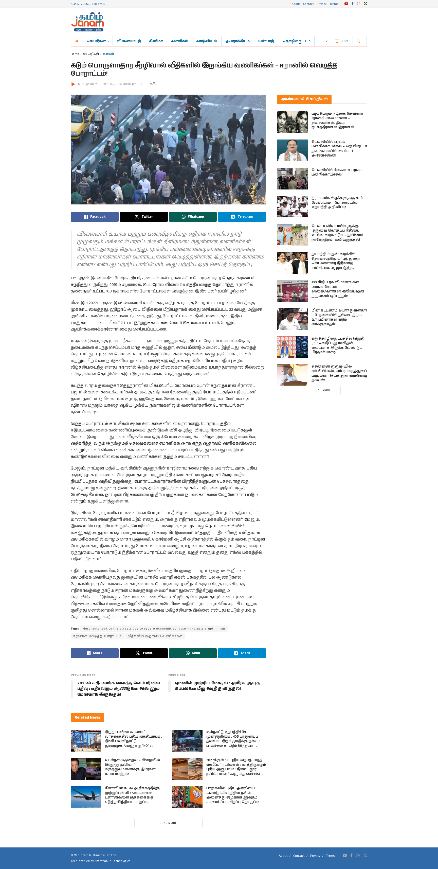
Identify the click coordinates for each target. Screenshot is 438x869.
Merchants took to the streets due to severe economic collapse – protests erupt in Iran (154, 629)
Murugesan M (87, 84)
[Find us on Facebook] (353, 4)
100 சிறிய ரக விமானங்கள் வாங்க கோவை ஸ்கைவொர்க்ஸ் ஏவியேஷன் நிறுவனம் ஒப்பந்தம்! (338, 289)
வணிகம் (179, 41)
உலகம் (108, 53)
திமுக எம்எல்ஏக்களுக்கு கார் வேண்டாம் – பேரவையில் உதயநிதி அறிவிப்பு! (337, 203)
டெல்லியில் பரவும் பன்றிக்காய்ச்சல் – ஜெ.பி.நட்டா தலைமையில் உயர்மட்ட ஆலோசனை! (339, 148)
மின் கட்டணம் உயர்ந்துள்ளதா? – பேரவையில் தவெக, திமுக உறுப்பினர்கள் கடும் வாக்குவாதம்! (339, 317)
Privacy (321, 3)
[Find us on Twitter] (365, 4)
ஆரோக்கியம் (237, 41)
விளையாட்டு (129, 41)
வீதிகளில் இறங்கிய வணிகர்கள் (155, 636)
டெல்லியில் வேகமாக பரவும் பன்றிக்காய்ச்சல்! (337, 172)
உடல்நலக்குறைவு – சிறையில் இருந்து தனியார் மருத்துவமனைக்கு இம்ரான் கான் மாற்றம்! (132, 767)
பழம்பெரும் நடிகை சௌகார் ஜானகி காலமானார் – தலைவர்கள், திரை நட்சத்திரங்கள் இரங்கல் (337, 120)
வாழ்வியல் (206, 41)
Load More (168, 823)
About (296, 3)
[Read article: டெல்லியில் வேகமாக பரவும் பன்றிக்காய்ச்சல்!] (292, 178)
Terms (334, 3)
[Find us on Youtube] (346, 4)
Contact (308, 3)
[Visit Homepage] (87, 22)
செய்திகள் (96, 41)
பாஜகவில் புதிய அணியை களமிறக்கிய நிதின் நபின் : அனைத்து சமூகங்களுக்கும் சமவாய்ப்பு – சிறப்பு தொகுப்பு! (232, 795)
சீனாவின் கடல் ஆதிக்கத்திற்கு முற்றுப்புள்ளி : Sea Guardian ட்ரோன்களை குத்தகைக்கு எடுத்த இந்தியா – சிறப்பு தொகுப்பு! (132, 797)
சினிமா (156, 41)
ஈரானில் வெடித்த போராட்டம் (97, 636)
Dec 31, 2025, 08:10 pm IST (122, 84)
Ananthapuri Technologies (112, 861)
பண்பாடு (266, 41)
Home (75, 53)
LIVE (345, 41)
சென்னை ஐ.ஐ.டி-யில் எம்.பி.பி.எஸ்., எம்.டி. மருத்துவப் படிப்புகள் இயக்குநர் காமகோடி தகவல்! (339, 373)
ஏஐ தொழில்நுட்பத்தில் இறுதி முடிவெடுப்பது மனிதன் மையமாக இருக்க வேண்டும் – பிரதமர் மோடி (339, 345)
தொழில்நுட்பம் (296, 41)
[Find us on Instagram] (358, 4)
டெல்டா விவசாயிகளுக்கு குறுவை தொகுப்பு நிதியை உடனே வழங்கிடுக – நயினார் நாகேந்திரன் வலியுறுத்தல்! (337, 232)
